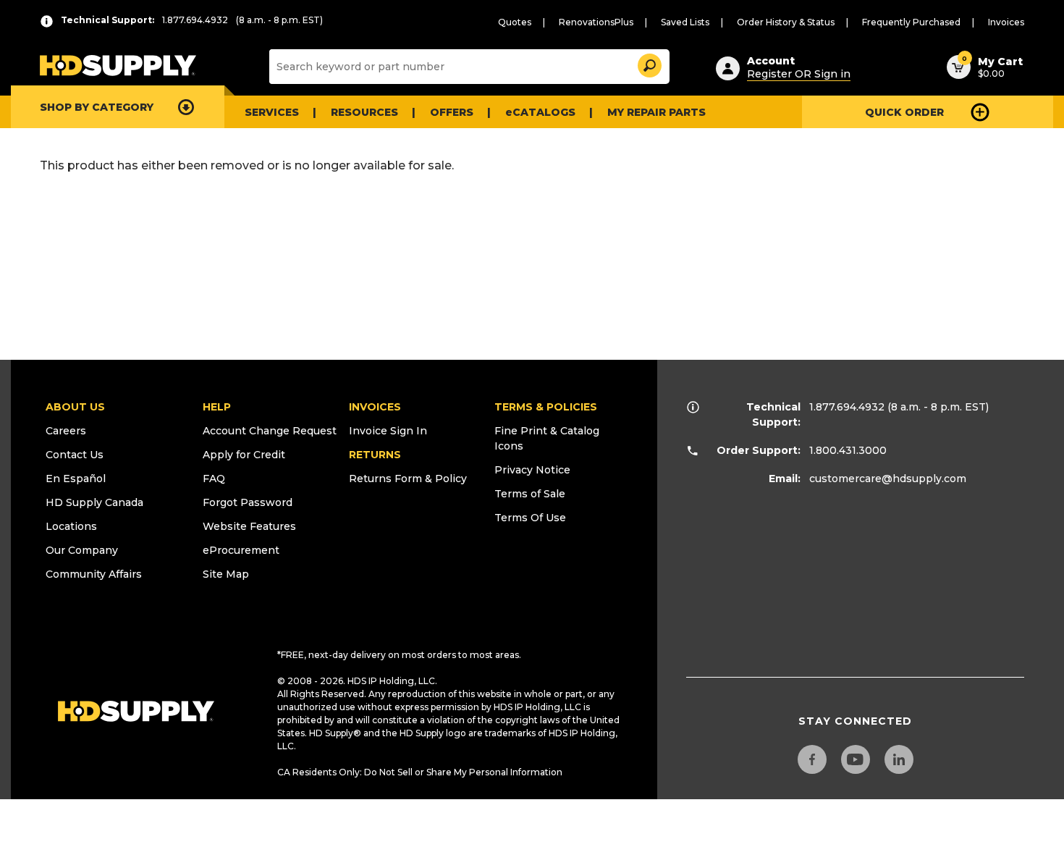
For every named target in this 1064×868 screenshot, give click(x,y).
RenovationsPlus (596, 22)
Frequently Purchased (911, 22)
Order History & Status (786, 22)
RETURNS (375, 454)
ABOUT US (75, 406)
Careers (66, 430)
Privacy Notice (532, 469)
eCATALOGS (540, 112)
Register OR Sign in (798, 73)
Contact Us (75, 454)
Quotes (514, 22)
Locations (71, 526)
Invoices (1006, 22)
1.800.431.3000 (848, 450)
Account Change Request (270, 430)
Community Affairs (94, 574)
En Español (76, 478)
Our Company (82, 550)
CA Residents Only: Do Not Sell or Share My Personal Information (419, 772)
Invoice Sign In (388, 430)
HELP (217, 406)
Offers (451, 112)
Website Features (249, 526)
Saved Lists (685, 22)
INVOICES (375, 406)
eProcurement (241, 550)
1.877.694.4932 (846, 406)
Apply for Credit (244, 454)
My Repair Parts (656, 112)
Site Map (226, 574)
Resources (364, 112)
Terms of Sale (529, 493)
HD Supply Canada (94, 502)
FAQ (214, 478)
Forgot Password (247, 502)
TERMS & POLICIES (545, 406)
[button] (648, 63)
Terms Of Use (530, 517)
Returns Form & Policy (408, 478)
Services (272, 112)
